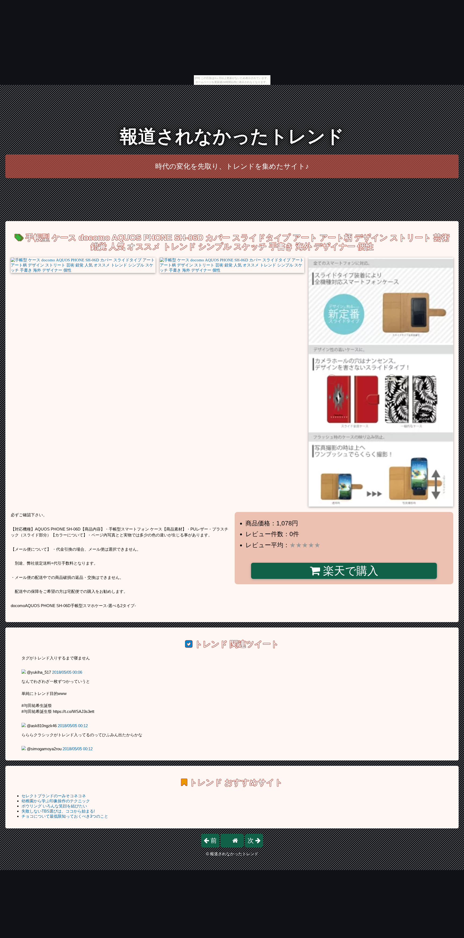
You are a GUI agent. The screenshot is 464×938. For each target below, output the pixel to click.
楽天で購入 (349, 571)
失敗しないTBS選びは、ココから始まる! (58, 811)
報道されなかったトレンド (232, 136)
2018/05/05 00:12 (73, 725)
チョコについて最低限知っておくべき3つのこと (64, 816)
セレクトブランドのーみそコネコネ (53, 795)
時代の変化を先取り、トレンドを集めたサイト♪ (232, 166)
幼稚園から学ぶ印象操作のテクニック (55, 801)
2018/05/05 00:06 (67, 672)
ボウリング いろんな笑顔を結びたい (54, 806)
